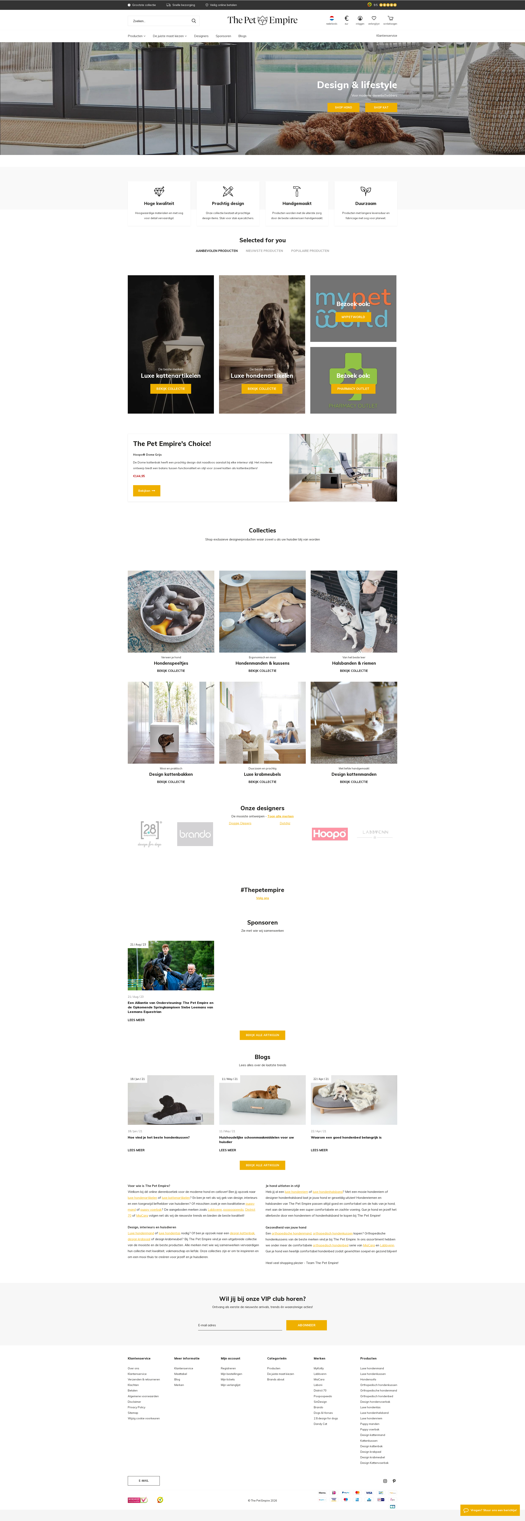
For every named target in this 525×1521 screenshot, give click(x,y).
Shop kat (381, 107)
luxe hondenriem (296, 1192)
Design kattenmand (372, 1435)
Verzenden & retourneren (144, 1379)
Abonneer (306, 1325)
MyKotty (319, 1368)
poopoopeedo (233, 1210)
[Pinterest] (394, 1481)
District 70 (320, 1390)
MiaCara (142, 1215)
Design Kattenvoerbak (374, 1462)
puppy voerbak (151, 1210)
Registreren (228, 1368)
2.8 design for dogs (326, 1418)
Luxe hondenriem (371, 1418)
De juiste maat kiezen (168, 36)
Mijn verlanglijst (230, 1385)
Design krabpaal (370, 1451)
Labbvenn (215, 1210)
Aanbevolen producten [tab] (217, 251)
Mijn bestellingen (231, 1373)
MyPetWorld (353, 317)
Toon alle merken (280, 816)
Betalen (133, 1390)
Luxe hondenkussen (373, 1373)
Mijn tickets (228, 1379)
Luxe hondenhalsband (374, 1412)
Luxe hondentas (370, 1407)
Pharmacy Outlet (353, 389)
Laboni (318, 1385)
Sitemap (133, 1412)
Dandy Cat (320, 1423)
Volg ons (262, 898)
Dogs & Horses (323, 1412)
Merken (179, 1385)
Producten (135, 36)
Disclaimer (134, 1401)
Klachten (133, 1385)
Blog (177, 1379)
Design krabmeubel (372, 1457)
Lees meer (136, 1020)
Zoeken (194, 21)
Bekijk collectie (170, 389)
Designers (201, 36)
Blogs (242, 36)
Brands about (275, 1379)
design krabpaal (139, 1239)
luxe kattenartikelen (176, 1198)
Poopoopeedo (323, 1396)
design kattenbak (242, 1233)
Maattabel (180, 1373)
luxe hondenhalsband (328, 1192)
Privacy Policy (136, 1407)
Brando (318, 1407)
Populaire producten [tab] (310, 251)
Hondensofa (368, 1379)
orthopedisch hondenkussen (333, 1233)
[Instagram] (385, 1481)
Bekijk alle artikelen (262, 1035)
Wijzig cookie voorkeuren (144, 1418)
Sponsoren (223, 36)
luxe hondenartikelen (142, 1198)
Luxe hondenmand (141, 1233)
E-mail (143, 1480)
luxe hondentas (169, 1233)
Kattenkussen (369, 1440)
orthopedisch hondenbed (330, 1245)
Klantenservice (386, 36)
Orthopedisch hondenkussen (378, 1385)
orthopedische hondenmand (292, 1233)
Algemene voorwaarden (143, 1396)
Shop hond (343, 107)
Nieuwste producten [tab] (264, 251)
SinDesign (320, 1401)
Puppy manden (369, 1423)
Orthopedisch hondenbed (376, 1396)
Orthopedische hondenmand (378, 1390)
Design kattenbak (371, 1446)
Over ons (133, 1368)
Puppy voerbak (369, 1429)
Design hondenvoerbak (375, 1401)
